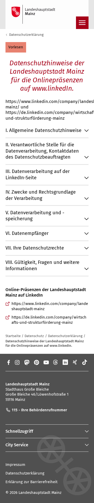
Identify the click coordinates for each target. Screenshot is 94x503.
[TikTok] (85, 362)
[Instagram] (17, 362)
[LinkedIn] (65, 362)
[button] (15, 47)
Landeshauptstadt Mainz (40, 492)
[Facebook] (8, 362)
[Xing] (75, 362)
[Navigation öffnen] (82, 22)
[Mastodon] (26, 362)
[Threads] (56, 362)
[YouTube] (46, 362)
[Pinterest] (36, 362)
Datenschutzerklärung (26, 35)
